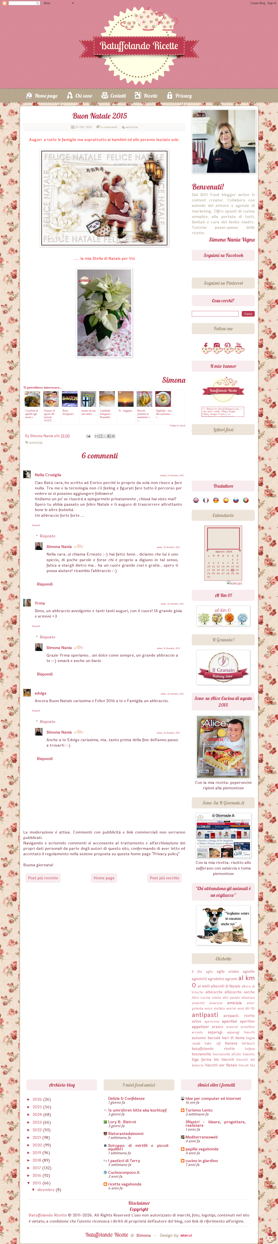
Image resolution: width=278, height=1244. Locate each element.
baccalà (214, 1038)
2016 (37, 1175)
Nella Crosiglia (48, 475)
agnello (249, 971)
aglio (209, 971)
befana (250, 1048)
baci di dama (233, 1038)
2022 (38, 1130)
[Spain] (226, 500)
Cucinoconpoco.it (124, 1172)
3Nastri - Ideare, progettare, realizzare (215, 1123)
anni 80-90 (246, 1008)
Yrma (40, 603)
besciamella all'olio (227, 1054)
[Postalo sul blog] (101, 436)
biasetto (249, 1054)
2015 (37, 1183)
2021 (37, 1137)
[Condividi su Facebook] (109, 436)
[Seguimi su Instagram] (217, 346)
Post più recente (43, 878)
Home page (46, 95)
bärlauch (248, 1043)
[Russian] (236, 500)
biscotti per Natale (221, 1065)
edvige (40, 693)
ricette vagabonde (124, 1184)
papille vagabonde (201, 1149)
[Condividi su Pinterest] (113, 436)
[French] (206, 500)
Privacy (183, 95)
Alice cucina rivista (206, 997)
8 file (197, 971)
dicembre (46, 1190)
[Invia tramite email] (96, 436)
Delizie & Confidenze (126, 1098)
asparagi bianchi (241, 1032)
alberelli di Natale (226, 986)
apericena (211, 1021)
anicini (231, 1008)
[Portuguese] (246, 500)
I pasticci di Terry (124, 1161)
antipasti (205, 1015)
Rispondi (36, 525)
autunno (199, 1038)
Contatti (118, 95)
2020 (38, 1145)
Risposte (47, 536)
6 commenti (109, 127)
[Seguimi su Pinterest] (228, 346)
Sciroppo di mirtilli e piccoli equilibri (138, 1147)
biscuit (244, 1065)
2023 (38, 1122)
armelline (248, 1027)
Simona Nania (59, 547)
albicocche (214, 992)
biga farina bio (205, 1059)
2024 (38, 1115)
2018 (37, 1160)
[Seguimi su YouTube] (239, 346)
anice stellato (215, 1008)
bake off (212, 1043)
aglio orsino (228, 971)
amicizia (132, 127)
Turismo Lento (198, 1110)
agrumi (231, 979)
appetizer (200, 1027)
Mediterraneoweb (201, 1137)
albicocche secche (240, 992)
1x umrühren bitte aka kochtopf (137, 1110)
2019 (37, 1153)
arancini (232, 1027)
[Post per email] (88, 436)
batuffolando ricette (213, 1048)
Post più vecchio (164, 878)
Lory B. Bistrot (122, 1122)
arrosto (197, 1032)
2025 (38, 1107)
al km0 (203, 986)
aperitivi (229, 1021)
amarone (216, 1003)
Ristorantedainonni (125, 1134)
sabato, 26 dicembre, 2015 (168, 547)
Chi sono (84, 95)
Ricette (150, 95)
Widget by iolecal (177, 425)
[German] (216, 500)
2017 (37, 1168)
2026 (38, 1099)
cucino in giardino (201, 1161)
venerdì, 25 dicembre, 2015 (172, 475)
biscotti (228, 1059)
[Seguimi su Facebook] (206, 346)
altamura (248, 997)
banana (231, 1043)
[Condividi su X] (105, 436)
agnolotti (199, 979)
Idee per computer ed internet (213, 1098)
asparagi (215, 1032)
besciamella (201, 1054)
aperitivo (247, 1021)
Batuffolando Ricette (48, 1215)
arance (217, 1027)
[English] (196, 500)
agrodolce (216, 979)
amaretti (198, 1003)
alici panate (231, 997)
